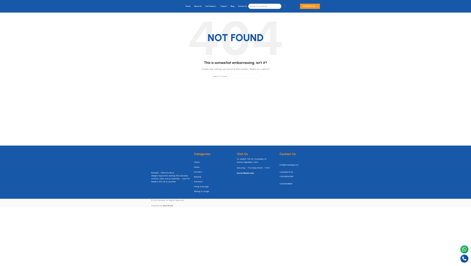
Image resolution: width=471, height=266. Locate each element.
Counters (198, 172)
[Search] (278, 6)
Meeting (197, 177)
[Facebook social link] (238, 182)
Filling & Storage (201, 186)
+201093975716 (309, 6)
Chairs (197, 162)
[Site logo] (156, 6)
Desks (196, 167)
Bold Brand (168, 206)
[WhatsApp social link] (247, 182)
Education (198, 182)
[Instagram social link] (242, 182)
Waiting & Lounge (201, 191)
